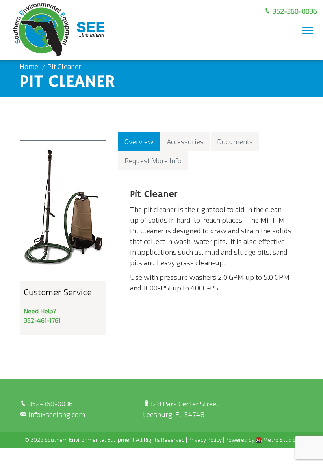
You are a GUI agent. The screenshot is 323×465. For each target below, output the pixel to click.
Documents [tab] (235, 141)
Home (29, 66)
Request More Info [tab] (153, 160)
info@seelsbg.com (56, 414)
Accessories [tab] (185, 141)
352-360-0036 (294, 11)
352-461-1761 (42, 320)
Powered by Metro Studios (262, 439)
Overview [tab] (139, 141)
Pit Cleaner (64, 66)
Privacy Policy (205, 439)
